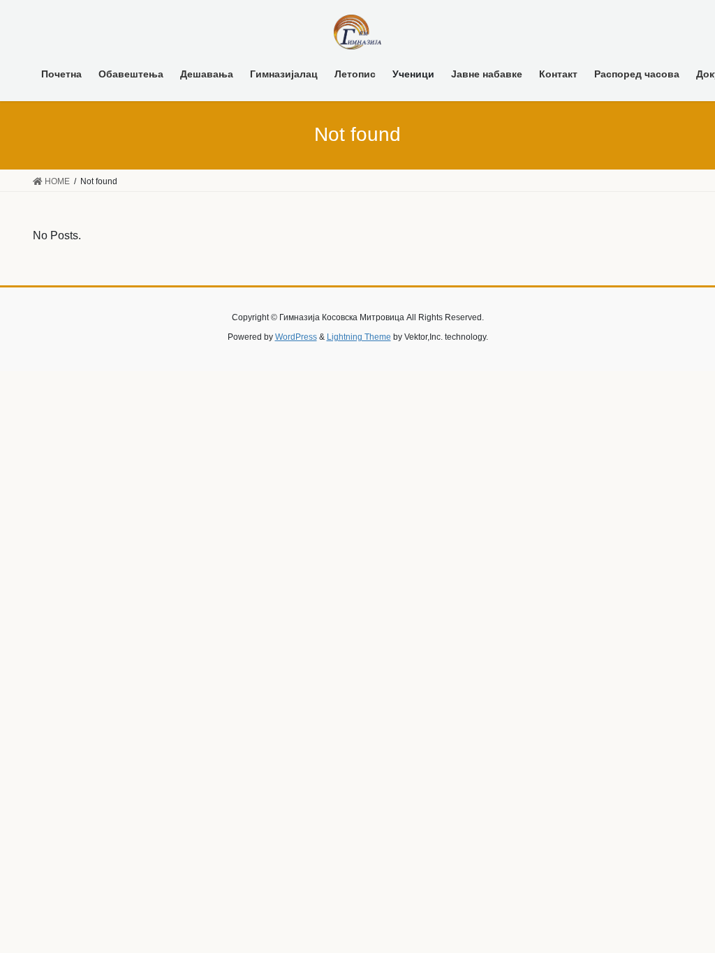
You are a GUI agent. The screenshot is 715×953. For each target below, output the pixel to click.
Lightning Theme (359, 337)
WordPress (296, 337)
